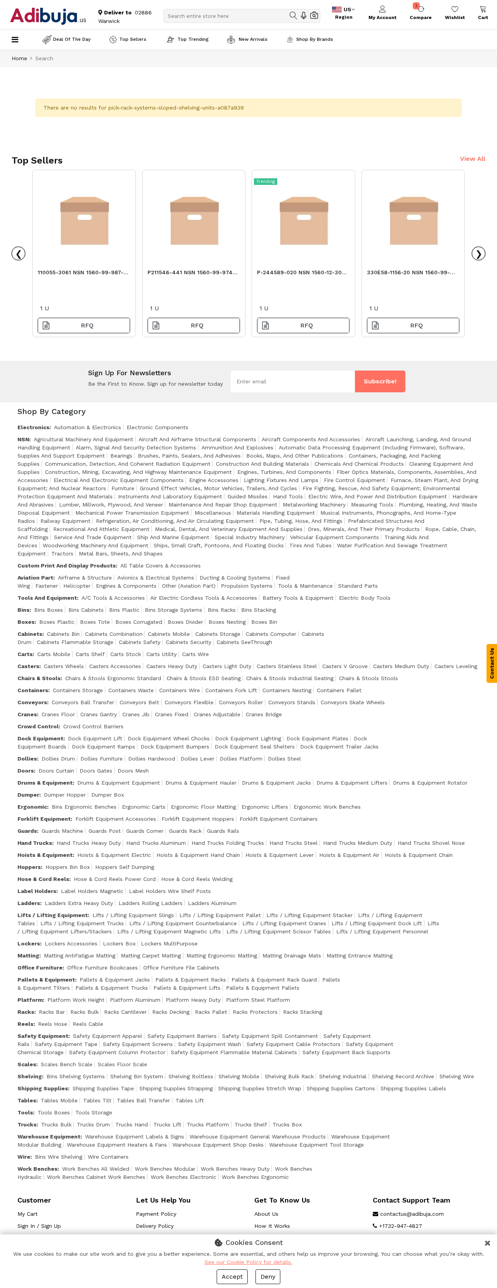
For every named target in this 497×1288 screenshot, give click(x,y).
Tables (26, 1100)
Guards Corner (144, 831)
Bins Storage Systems (173, 610)
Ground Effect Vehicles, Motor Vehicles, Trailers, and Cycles (218, 488)
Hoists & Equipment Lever (279, 855)
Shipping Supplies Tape (103, 1088)
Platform (30, 1000)
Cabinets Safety (139, 642)
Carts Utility (161, 654)
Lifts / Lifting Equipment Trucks (82, 923)
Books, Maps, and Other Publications (294, 456)
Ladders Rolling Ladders (150, 903)
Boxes (26, 622)
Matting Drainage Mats (291, 955)
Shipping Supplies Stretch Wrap (259, 1088)
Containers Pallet (339, 690)
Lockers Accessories (71, 943)
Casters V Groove (345, 666)
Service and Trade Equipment (93, 537)
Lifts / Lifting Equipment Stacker (309, 915)
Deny (268, 1276)
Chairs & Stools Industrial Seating (290, 678)
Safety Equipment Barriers (182, 1036)
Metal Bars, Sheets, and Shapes (121, 553)
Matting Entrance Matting (360, 955)
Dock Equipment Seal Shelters (255, 746)
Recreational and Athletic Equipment (101, 529)
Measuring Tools (372, 504)
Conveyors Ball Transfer (83, 702)
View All (472, 158)
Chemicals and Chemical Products (359, 464)
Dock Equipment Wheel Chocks (169, 738)
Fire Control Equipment (354, 480)
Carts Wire (195, 654)
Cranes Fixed (171, 714)
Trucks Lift (167, 1124)
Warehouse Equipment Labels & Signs (134, 1136)
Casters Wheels (64, 666)
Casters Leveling (455, 666)
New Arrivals (252, 39)
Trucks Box (287, 1124)
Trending (265, 181)
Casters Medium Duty (401, 666)
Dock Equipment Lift (95, 738)
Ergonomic (32, 807)
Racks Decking (170, 1012)
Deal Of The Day (71, 39)
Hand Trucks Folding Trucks (227, 843)
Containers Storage (78, 690)
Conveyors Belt (139, 702)
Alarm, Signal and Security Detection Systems (136, 447)
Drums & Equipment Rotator (430, 783)
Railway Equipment (65, 521)
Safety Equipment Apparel (107, 1036)
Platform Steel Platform (258, 1000)
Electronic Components (157, 427)
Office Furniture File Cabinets (181, 967)
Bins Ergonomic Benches (84, 807)
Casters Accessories (115, 666)
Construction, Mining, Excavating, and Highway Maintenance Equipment (138, 472)
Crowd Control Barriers (93, 726)
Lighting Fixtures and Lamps (281, 480)
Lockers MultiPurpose (169, 943)
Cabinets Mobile (169, 634)
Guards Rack (185, 831)
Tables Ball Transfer (143, 1100)
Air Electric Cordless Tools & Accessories (203, 598)
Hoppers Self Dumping (124, 867)
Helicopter (76, 586)
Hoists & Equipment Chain (419, 855)
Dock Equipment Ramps (103, 746)
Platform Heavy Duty (193, 1000)
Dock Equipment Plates (317, 738)
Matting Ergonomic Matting (221, 955)
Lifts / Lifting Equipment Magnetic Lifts (169, 931)
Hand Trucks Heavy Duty (89, 843)
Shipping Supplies (42, 1088)
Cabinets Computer (271, 634)
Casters (28, 666)
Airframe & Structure (85, 577)
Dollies (27, 758)
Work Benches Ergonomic (255, 1177)
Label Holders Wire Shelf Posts (170, 891)
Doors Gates (96, 771)
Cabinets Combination (113, 634)
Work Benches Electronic (183, 1177)
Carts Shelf (90, 654)
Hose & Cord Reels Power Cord (115, 879)
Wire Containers (108, 1157)
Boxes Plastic (57, 622)
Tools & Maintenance (305, 586)
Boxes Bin (264, 622)
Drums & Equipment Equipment (118, 783)
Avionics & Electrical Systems (155, 577)
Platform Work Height (75, 1000)
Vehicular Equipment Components (334, 537)
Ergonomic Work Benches (327, 807)
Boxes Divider (185, 622)
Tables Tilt (97, 1100)
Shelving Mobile (239, 1076)
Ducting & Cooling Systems (235, 577)
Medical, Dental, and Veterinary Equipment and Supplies (228, 529)
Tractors (62, 553)
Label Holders (36, 891)
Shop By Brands (314, 39)
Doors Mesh (133, 771)
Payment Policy (156, 1214)
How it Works (272, 1226)
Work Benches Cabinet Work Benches (96, 1177)
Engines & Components (126, 586)
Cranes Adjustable (217, 714)
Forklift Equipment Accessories (115, 819)
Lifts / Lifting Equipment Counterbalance (183, 923)
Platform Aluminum (135, 1000)
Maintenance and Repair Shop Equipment (223, 504)
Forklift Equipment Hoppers (198, 819)
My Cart (27, 1214)
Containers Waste (131, 690)
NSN (23, 439)
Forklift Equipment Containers (279, 819)
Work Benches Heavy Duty (235, 1169)
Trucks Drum (93, 1124)
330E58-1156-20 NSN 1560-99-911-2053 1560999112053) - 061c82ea (408, 274)
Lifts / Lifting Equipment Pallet (220, 915)
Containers (32, 690)
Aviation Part (35, 577)
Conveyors (32, 702)
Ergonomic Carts (143, 807)
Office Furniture (40, 967)
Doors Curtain (56, 771)
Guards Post (105, 831)
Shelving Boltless (191, 1076)
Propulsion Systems (247, 586)
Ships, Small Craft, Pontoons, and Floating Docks (219, 545)
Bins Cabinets (86, 610)
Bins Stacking (258, 610)
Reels (25, 1024)
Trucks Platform (208, 1124)
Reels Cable (88, 1024)
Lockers (28, 943)
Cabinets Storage (217, 634)
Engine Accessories (213, 480)
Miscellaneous (213, 513)
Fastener (46, 586)
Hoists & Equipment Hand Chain (198, 855)
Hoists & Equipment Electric (114, 855)
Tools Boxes (54, 1112)
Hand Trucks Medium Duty (357, 843)
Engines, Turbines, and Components (284, 472)
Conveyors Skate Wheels (353, 702)
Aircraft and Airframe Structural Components (197, 439)
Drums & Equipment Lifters (352, 783)
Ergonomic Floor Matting (203, 807)
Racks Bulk (84, 1012)
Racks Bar (52, 1012)
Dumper (28, 795)
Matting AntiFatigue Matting (79, 955)
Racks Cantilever (125, 1012)
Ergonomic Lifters (265, 807)
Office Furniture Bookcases (102, 967)
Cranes (27, 714)
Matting (28, 955)
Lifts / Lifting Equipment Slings (133, 915)
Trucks (26, 1124)
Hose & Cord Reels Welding (197, 879)
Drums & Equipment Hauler (200, 783)
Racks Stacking (302, 1012)
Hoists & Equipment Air (349, 855)
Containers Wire (179, 690)
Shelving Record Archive (403, 1076)
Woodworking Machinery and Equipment (95, 545)
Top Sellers (132, 39)
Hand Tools (288, 496)
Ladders (28, 903)
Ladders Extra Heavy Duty (79, 903)
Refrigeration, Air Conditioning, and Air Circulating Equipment (175, 521)
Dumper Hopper (65, 795)
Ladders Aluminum (212, 903)
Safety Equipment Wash (209, 1044)
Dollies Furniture (101, 758)
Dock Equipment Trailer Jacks (339, 746)
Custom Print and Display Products (66, 565)
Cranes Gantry (98, 714)
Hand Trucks (34, 843)
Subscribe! (380, 381)
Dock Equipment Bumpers (175, 746)
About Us (266, 1214)
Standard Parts (358, 586)
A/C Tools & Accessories (113, 598)
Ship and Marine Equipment (173, 537)
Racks (25, 1012)
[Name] (293, 15)
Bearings (121, 456)
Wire (23, 1157)
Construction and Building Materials (262, 464)
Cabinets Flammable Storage (75, 642)
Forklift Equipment (44, 819)
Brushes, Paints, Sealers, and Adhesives (189, 456)
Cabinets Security (188, 642)
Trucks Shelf (251, 1124)
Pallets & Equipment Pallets (262, 988)
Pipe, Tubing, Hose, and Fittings (300, 521)
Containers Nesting (286, 690)
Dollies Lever (197, 758)
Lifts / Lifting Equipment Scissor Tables (278, 931)
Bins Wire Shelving (58, 1157)
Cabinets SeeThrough (244, 642)
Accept (232, 1276)
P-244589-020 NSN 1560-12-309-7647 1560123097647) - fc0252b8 (303, 274)
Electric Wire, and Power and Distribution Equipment (377, 496)
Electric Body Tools (365, 598)
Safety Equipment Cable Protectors (294, 1044)
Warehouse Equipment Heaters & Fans (117, 1145)
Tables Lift (190, 1100)
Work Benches (37, 1169)
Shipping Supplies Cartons (341, 1088)
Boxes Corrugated (138, 622)
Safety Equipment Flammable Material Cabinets (234, 1052)
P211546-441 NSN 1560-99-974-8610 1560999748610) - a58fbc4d (194, 274)
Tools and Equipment (47, 598)
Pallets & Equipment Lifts (187, 988)
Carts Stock (125, 654)
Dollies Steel (284, 758)
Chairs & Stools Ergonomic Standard (113, 678)
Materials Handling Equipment (275, 513)
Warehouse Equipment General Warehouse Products (257, 1136)
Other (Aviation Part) (188, 586)
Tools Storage (93, 1112)
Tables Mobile (59, 1100)
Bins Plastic (124, 610)
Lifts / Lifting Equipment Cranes (284, 923)
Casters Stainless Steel (287, 666)
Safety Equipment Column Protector (117, 1052)
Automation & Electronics (87, 427)
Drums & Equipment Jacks (276, 783)
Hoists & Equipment (45, 855)
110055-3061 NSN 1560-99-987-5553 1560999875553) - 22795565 (83, 274)
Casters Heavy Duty (171, 666)
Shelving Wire (457, 1076)
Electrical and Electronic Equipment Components (119, 480)
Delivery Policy (155, 1226)
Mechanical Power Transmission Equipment (132, 513)
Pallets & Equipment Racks (190, 979)
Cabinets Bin (63, 634)
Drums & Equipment (45, 783)
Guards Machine (62, 831)
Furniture (122, 488)
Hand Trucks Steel (293, 843)
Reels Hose (52, 1024)
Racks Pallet (211, 1012)
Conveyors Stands (291, 702)
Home (19, 58)
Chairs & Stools (39, 678)
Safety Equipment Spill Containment (270, 1036)
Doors (25, 771)
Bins (23, 610)
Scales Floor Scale (122, 1064)
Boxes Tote (95, 622)
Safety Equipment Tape (66, 1044)
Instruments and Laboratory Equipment (170, 496)
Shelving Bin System (136, 1076)
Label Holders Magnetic (92, 891)
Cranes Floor (58, 714)
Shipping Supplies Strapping (176, 1088)
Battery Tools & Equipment (298, 598)
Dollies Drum (58, 758)
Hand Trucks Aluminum (156, 843)
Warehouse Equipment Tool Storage (316, 1145)
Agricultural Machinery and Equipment (83, 439)
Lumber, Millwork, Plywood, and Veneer (111, 504)
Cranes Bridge (264, 714)
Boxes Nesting (227, 622)
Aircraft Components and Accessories (311, 439)
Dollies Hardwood (151, 758)
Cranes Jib (135, 714)
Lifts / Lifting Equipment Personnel (382, 931)
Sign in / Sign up (39, 1226)
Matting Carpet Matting (151, 955)
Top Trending (193, 39)
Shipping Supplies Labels (413, 1088)
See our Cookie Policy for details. (248, 1262)
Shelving (29, 1076)
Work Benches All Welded (95, 1169)
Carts (25, 654)
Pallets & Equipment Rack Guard (274, 979)
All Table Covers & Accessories (160, 565)
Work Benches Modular (165, 1169)
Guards (27, 831)
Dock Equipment (40, 738)
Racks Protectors (255, 1012)
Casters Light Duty (227, 666)
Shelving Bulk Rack (289, 1076)
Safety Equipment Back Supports (346, 1052)
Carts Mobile (53, 654)
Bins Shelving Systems (76, 1076)
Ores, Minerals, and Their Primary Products (364, 529)
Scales (26, 1064)
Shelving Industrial (343, 1076)
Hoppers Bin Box (67, 867)
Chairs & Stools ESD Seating (204, 678)
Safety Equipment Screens (138, 1044)
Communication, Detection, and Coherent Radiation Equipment (127, 464)
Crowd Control (38, 726)
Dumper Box (107, 795)
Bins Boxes (48, 610)
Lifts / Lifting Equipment (52, 915)
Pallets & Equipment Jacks (115, 979)
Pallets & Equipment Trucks (111, 988)
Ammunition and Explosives (237, 447)
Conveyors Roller (241, 702)
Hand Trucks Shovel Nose (431, 843)
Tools (25, 1112)
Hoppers (29, 867)
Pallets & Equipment (46, 979)
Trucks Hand (131, 1124)
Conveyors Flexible (189, 702)
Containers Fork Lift (231, 690)
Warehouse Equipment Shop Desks (218, 1145)
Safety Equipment (42, 1036)
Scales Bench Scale (66, 1064)
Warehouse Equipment (48, 1136)
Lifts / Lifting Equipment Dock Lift (377, 923)
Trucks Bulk (56, 1124)
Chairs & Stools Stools (368, 678)
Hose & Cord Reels (43, 879)
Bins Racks (222, 610)
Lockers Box (119, 943)
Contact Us (492, 663)
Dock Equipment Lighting (248, 738)
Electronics (33, 427)
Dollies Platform (241, 758)
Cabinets (29, 634)
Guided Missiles (248, 496)
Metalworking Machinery (314, 504)
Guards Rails (223, 831)
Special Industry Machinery (250, 537)
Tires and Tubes (310, 545)
